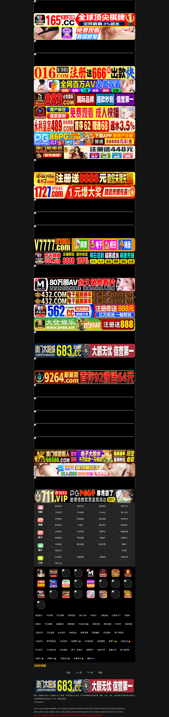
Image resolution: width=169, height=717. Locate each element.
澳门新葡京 (119, 632)
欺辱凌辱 (58, 525)
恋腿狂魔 (124, 531)
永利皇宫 (63, 641)
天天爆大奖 (51, 649)
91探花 (80, 525)
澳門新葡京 (51, 641)
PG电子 (94, 615)
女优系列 (80, 531)
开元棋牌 (60, 615)
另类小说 (58, 563)
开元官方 (39, 649)
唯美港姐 (102, 519)
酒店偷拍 (129, 624)
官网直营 (72, 615)
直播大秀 (112, 649)
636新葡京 (89, 641)
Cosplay (102, 512)
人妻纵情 (102, 557)
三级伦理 (58, 512)
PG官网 (50, 615)
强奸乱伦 (80, 506)
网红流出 (102, 525)
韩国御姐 (80, 519)
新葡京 (38, 624)
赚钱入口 (91, 658)
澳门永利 (83, 615)
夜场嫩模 (95, 632)
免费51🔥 (113, 641)
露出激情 (80, 544)
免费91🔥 (39, 658)
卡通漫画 (58, 544)
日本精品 (80, 512)
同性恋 (124, 550)
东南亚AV (124, 519)
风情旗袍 (58, 537)
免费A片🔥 (52, 658)
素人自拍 (124, 512)
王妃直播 (50, 632)
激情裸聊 (101, 641)
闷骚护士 (124, 537)
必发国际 (107, 632)
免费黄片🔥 (79, 658)
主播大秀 (39, 632)
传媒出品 (58, 550)
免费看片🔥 (76, 641)
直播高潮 (96, 624)
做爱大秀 (101, 649)
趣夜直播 (84, 632)
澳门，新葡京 (76, 649)
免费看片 (90, 649)
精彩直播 (107, 624)
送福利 (127, 615)
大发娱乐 (39, 641)
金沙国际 (63, 649)
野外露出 (124, 525)
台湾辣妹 (58, 519)
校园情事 (80, 557)
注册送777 (116, 615)
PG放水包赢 (84, 624)
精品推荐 (58, 506)
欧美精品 (102, 506)
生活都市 (58, 557)
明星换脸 (80, 537)
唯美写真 (102, 544)
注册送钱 (104, 615)
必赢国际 (60, 624)
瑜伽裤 (102, 537)
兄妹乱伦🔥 (65, 658)
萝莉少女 (124, 506)
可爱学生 (102, 531)
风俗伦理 (124, 557)
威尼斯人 (39, 615)
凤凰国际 (71, 624)
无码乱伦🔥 (125, 641)
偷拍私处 (73, 632)
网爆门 (124, 544)
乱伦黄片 (61, 632)
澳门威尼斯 (125, 649)
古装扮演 (58, 531)
